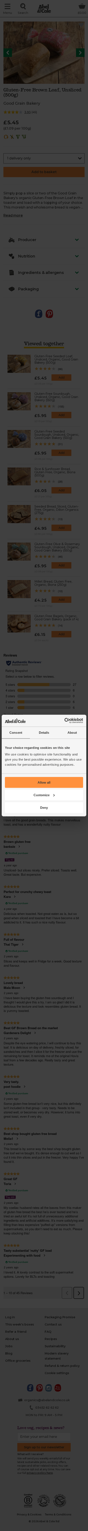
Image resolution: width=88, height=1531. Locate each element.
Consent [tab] (15, 732)
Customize (42, 795)
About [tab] (72, 732)
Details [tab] (44, 732)
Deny (44, 807)
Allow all (44, 782)
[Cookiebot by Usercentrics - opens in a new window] (64, 721)
